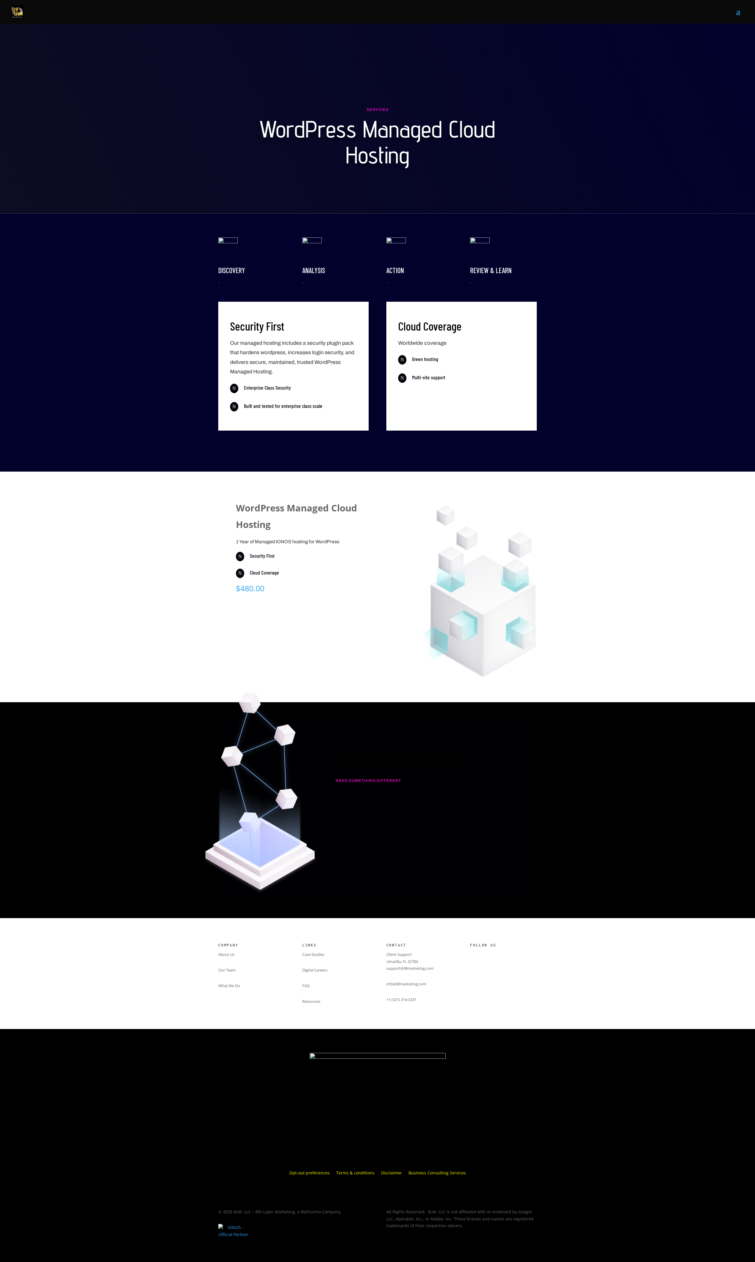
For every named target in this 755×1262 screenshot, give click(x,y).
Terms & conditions (355, 1173)
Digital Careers (314, 970)
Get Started (259, 643)
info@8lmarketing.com (406, 984)
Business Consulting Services (437, 1173)
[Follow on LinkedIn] (495, 956)
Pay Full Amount (267, 622)
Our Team (227, 970)
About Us (226, 954)
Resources (311, 1001)
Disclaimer (391, 1173)
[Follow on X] (472, 956)
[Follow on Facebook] (483, 956)
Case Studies (313, 954)
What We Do (229, 985)
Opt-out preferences (309, 1173)
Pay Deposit (262, 606)
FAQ (306, 985)
